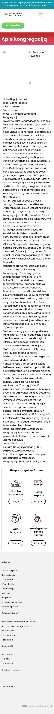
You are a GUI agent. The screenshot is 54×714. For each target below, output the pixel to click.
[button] (40, 14)
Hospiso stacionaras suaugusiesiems (19, 621)
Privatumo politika (10, 606)
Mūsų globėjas (8, 584)
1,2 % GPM (6, 659)
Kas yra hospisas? (10, 570)
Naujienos (6, 597)
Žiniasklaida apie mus (12, 602)
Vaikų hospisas (9, 630)
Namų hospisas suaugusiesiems (17, 626)
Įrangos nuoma (9, 635)
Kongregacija (8, 588)
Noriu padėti (7, 654)
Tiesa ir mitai (7, 579)
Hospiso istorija (8, 575)
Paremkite (13, 25)
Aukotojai (6, 593)
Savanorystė (7, 663)
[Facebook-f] (27, 679)
